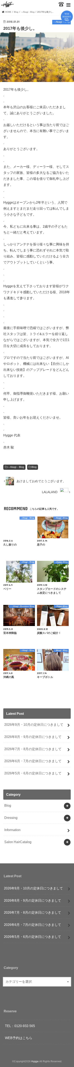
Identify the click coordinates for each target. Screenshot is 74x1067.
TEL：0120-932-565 (20, 1026)
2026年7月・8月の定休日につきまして (32, 749)
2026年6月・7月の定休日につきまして (32, 761)
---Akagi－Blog (16, 467)
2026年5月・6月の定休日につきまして (32, 773)
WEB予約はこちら (18, 1038)
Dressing (10, 817)
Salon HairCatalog (17, 842)
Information (12, 830)
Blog (34, 467)
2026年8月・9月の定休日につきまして (32, 737)
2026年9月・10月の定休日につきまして (33, 724)
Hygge (35, 1061)
